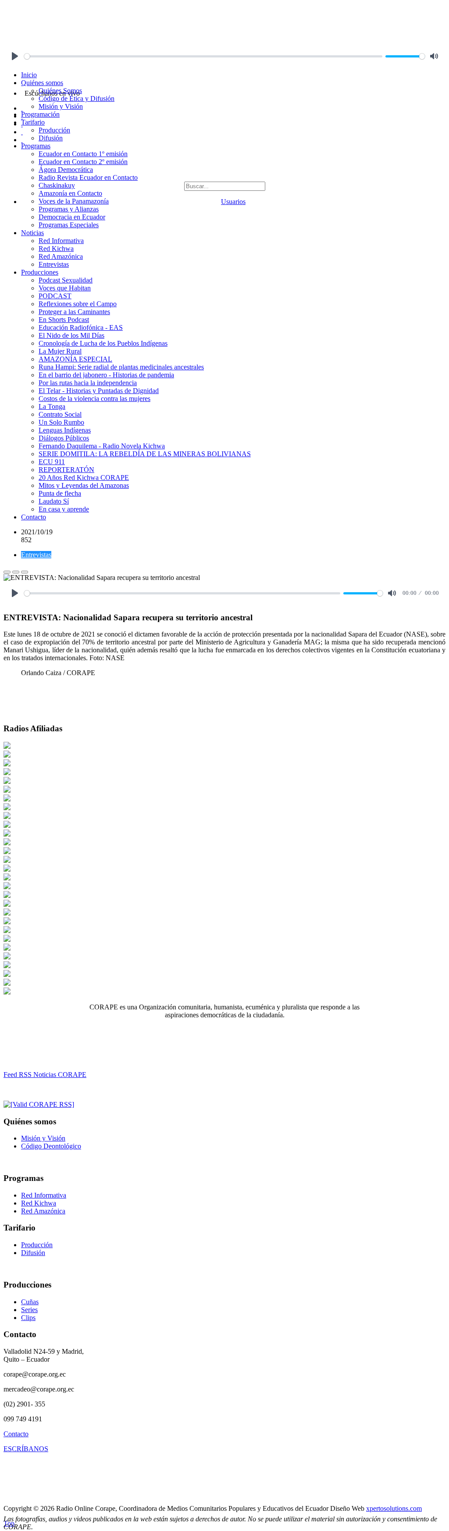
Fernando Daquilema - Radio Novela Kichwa (102, 446)
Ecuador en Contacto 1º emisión (83, 153)
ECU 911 (52, 461)
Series (29, 1309)
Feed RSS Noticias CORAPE (45, 1074)
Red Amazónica (61, 256)
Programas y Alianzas (69, 209)
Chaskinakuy (57, 185)
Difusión (51, 138)
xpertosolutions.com (394, 1508)
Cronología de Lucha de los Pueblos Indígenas (103, 343)
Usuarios (233, 201)
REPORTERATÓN (66, 469)
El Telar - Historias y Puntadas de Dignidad (99, 390)
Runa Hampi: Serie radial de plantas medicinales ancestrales (121, 367)
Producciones (39, 272)
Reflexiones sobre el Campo (78, 304)
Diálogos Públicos (64, 438)
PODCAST (55, 296)
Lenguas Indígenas (65, 430)
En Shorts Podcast (64, 319)
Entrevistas (54, 264)
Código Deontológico (51, 1146)
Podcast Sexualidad (66, 280)
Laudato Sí (54, 501)
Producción (54, 130)
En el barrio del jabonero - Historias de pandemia (106, 375)
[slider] (203, 56)
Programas (35, 146)
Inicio (29, 75)
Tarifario (33, 122)
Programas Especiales (69, 225)
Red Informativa (61, 240)
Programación (40, 114)
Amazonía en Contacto (70, 193)
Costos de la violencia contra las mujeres (94, 398)
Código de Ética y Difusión (76, 98)
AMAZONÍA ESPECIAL (75, 359)
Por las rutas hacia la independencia (88, 382)
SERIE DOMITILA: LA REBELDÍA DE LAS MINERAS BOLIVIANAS (145, 454)
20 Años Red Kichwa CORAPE (84, 477)
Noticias (32, 232)
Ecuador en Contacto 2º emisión (83, 161)
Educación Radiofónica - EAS (81, 327)
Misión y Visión (61, 106)
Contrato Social (60, 414)
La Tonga (52, 406)
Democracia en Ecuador (72, 217)
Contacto (33, 517)
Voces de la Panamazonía (74, 201)
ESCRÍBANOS (26, 1448)
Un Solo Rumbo (61, 422)
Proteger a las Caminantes (74, 311)
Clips (28, 1317)
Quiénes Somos (60, 90)
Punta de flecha (60, 493)
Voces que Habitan (65, 288)
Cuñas (30, 1302)
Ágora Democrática (66, 169)
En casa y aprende (64, 509)
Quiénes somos (42, 82)
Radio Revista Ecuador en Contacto (88, 177)
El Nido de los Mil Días (71, 335)
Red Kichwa (56, 248)
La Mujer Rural (60, 351)
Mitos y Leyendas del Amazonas (84, 485)
